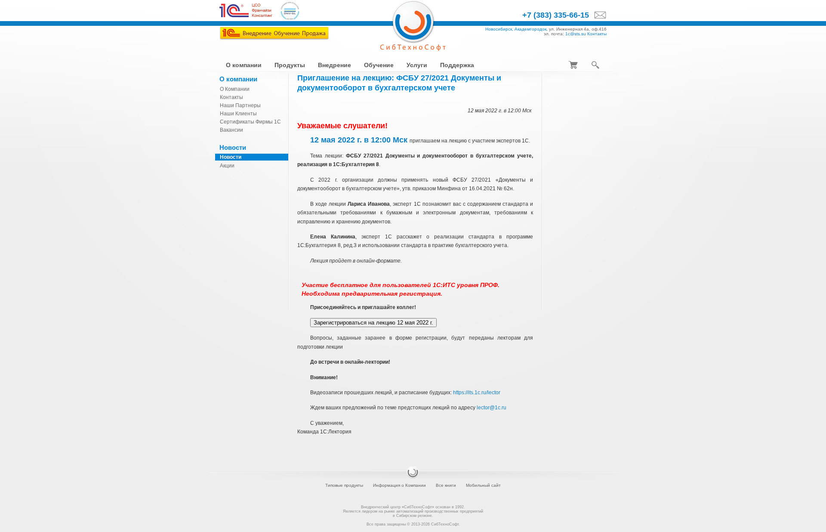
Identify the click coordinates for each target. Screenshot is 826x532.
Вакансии (231, 130)
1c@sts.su (575, 33)
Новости (230, 157)
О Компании (235, 89)
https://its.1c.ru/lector (476, 393)
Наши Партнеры (240, 105)
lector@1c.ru (491, 408)
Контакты (597, 33)
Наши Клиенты (238, 114)
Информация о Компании (399, 485)
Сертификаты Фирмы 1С (250, 122)
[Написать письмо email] (598, 15)
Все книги (446, 485)
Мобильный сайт (483, 485)
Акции (227, 166)
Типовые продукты (344, 485)
